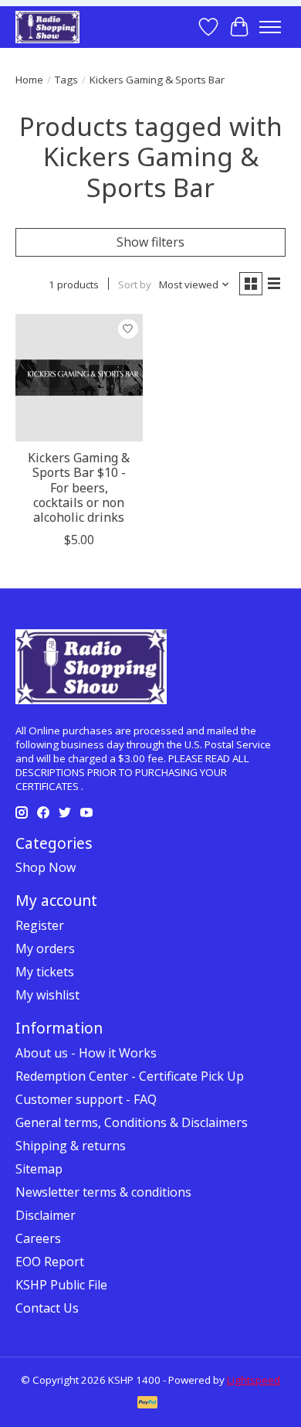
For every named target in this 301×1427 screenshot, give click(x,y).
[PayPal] (147, 1404)
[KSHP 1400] (47, 27)
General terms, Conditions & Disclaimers (131, 1122)
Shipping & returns (70, 1145)
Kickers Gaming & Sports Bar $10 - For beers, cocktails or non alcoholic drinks (79, 487)
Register (39, 925)
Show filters (150, 241)
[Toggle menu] (270, 27)
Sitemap (39, 1168)
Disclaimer (45, 1215)
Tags (66, 80)
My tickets (44, 971)
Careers (38, 1238)
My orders (45, 948)
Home (29, 80)
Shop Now (45, 867)
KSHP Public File (61, 1284)
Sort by (134, 284)
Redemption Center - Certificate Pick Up (129, 1076)
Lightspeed (253, 1380)
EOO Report (49, 1261)
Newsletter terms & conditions (103, 1192)
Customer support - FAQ (86, 1099)
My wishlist (47, 994)
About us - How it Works (86, 1052)
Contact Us (47, 1307)
